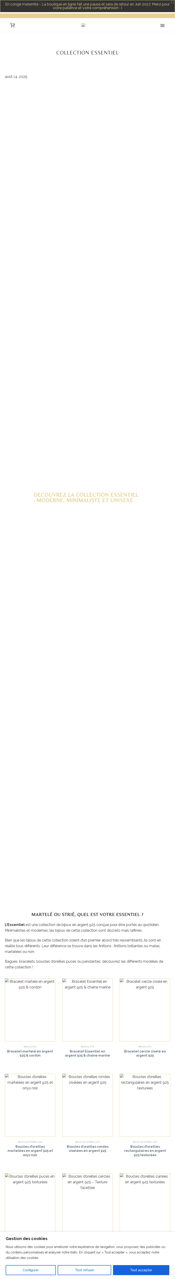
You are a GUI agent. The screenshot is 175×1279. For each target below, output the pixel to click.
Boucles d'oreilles (30, 1142)
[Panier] (12, 25)
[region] (87, 1255)
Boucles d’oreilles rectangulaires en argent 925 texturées (145, 1151)
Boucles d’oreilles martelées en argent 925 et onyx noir (30, 1151)
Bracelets (30, 1047)
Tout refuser (84, 1270)
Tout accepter (141, 1270)
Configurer (31, 1270)
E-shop (164, 31)
